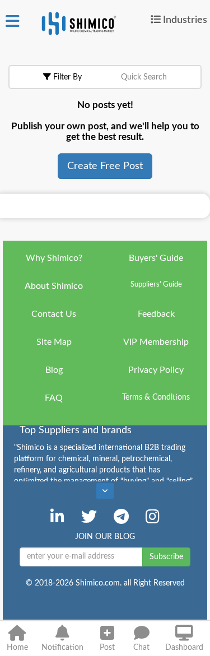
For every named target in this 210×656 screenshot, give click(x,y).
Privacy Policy (156, 370)
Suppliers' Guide (156, 284)
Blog (54, 370)
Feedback (156, 314)
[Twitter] (89, 516)
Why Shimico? (54, 258)
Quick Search (144, 77)
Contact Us (53, 314)
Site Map (54, 342)
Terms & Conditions (156, 397)
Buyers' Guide (156, 258)
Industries (185, 20)
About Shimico (54, 286)
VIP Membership (156, 342)
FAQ (54, 397)
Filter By (66, 77)
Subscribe (166, 557)
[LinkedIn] (57, 516)
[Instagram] (152, 516)
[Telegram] (121, 516)
